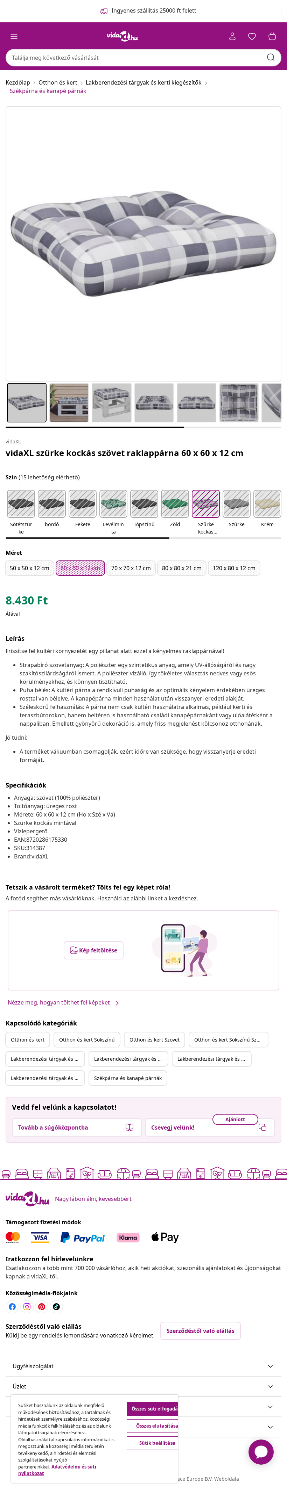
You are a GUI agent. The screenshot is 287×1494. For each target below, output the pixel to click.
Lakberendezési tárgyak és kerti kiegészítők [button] (47, 1059)
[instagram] (26, 1306)
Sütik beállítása (157, 1443)
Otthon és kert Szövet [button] (155, 1039)
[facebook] (12, 1306)
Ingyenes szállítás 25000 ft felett (154, 10)
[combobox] (143, 57)
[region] (94, 1439)
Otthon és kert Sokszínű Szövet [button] (230, 1039)
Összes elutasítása (157, 1426)
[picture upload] (184, 950)
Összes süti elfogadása (157, 1409)
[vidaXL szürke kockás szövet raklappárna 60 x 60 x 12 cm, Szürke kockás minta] (143, 244)
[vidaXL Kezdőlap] (122, 36)
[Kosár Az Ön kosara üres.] (272, 36)
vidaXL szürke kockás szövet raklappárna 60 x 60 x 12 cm (125, 452)
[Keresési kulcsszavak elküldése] (270, 57)
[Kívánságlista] (252, 36)
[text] (27, 602)
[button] (21, 513)
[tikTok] (56, 1306)
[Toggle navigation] (14, 36)
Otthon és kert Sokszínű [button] (87, 1039)
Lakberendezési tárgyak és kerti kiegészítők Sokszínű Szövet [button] (47, 1078)
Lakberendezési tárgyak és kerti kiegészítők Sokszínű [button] (131, 1059)
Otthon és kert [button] (27, 1039)
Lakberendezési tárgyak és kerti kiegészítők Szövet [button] (214, 1059)
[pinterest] (41, 1306)
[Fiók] (232, 36)
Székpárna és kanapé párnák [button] (128, 1078)
